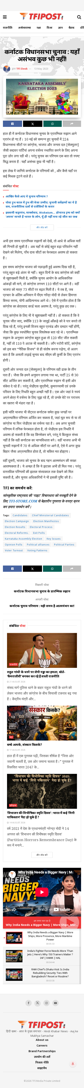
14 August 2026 (17, 822)
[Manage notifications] (73, 1064)
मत (11, 737)
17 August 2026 (17, 750)
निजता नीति (42, 1062)
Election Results (15, 527)
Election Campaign (17, 521)
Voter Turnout (14, 550)
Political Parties (64, 544)
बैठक (71, 27)
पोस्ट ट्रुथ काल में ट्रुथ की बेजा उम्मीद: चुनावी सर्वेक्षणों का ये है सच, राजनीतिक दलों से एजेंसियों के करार (41, 204)
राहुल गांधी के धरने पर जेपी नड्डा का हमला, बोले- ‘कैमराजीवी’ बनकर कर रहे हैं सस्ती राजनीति (36, 674)
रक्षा (39, 27)
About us (42, 1040)
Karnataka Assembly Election (23, 538)
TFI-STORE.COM (23, 501)
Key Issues (54, 538)
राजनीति (7, 27)
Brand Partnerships (42, 1051)
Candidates (20, 515)
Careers (42, 1045)
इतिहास (13, 805)
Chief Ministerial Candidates (50, 515)
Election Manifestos (46, 521)
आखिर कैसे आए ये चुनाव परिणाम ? (27, 196)
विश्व (49, 27)
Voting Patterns (37, 550)
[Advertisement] (42, 5)
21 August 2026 (17, 681)
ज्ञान (60, 27)
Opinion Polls (13, 544)
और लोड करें (42, 227)
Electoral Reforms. (17, 533)
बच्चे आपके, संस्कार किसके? (24, 744)
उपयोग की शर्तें (42, 1057)
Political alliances (38, 544)
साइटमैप (42, 1068)
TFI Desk (22, 68)
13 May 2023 (41, 68)
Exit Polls (39, 533)
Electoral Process (41, 527)
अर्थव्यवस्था (24, 27)
